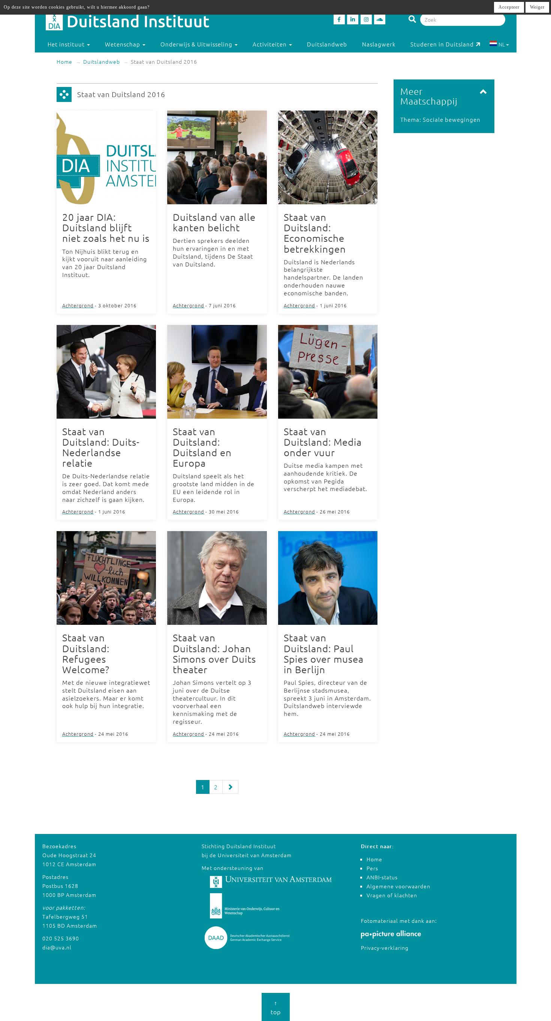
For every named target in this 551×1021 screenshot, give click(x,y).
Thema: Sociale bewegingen (440, 119)
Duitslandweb (327, 44)
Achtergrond (78, 305)
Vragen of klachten (392, 895)
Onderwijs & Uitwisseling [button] (197, 44)
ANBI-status (382, 877)
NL (501, 44)
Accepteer (509, 7)
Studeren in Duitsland (442, 44)
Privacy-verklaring (385, 947)
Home (64, 61)
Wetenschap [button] (123, 44)
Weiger (537, 7)
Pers (372, 868)
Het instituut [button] (67, 44)
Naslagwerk (378, 44)
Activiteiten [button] (270, 44)
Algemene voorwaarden (398, 886)
